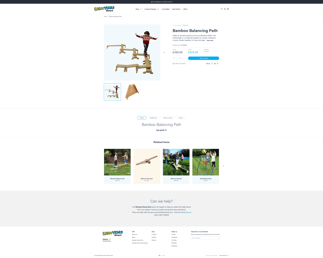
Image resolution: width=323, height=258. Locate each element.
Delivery (154, 237)
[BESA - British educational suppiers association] (107, 240)
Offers (185, 9)
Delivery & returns (167, 117)
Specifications (153, 117)
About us (134, 234)
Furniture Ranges (151, 9)
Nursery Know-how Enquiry (140, 243)
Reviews (181, 117)
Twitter (173, 234)
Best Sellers (176, 9)
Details (142, 117)
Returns (154, 240)
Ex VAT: (190, 49)
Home (105, 16)
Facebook (174, 237)
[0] (173, 25)
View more (210, 40)
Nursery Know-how (137, 240)
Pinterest (174, 243)
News (133, 237)
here (187, 212)
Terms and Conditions (211, 255)
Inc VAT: (174, 49)
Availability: (206, 49)
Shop (137, 9)
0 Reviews (185, 25)
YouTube (174, 240)
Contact (154, 234)
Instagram (174, 246)
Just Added (165, 9)
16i (228, 255)
